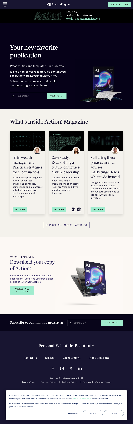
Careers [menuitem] (50, 358)
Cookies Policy (70, 382)
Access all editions (22, 290)
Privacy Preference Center (97, 382)
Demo (119, 4)
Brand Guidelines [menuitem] (99, 358)
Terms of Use (28, 382)
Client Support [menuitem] (71, 358)
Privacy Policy (49, 382)
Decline (114, 413)
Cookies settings (72, 413)
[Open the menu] (5, 4)
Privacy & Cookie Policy (81, 398)
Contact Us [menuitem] (30, 358)
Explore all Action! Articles (66, 225)
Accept (93, 413)
